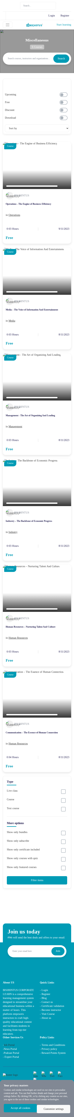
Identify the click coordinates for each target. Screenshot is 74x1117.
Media (12, 320)
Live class (12, 790)
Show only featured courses (21, 867)
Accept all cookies (20, 1108)
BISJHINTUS (21, 195)
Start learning (64, 24)
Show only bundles (17, 832)
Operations (14, 215)
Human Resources (18, 637)
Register (65, 15)
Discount (9, 110)
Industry (13, 532)
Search (61, 58)
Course (10, 799)
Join (58, 951)
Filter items (37, 880)
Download (10, 117)
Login (51, 15)
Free (7, 102)
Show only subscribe (18, 840)
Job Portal (9, 1045)
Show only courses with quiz (22, 858)
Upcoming (10, 94)
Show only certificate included (23, 849)
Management (15, 426)
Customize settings (54, 1109)
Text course (13, 808)
